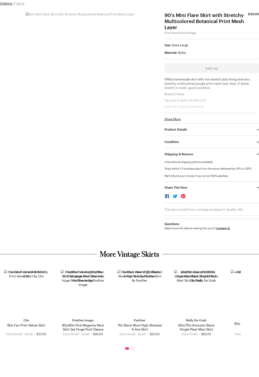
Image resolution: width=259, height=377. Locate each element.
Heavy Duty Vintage (183, 32)
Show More (173, 119)
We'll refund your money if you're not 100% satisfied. (196, 175)
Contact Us (223, 228)
